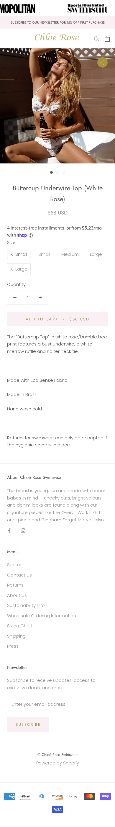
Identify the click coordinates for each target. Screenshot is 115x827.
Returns (15, 585)
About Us (17, 595)
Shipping (16, 636)
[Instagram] (23, 530)
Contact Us (19, 575)
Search (14, 564)
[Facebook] (9, 530)
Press (13, 646)
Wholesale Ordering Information (41, 616)
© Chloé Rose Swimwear (57, 754)
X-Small (18, 254)
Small (44, 254)
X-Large (18, 269)
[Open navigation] (8, 38)
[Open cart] (107, 39)
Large (96, 254)
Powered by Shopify (57, 763)
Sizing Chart (20, 626)
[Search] (96, 38)
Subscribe (28, 724)
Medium (70, 254)
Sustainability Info (26, 605)
